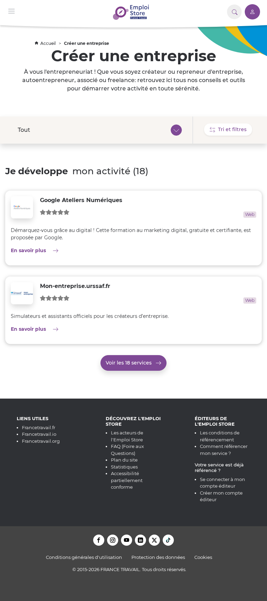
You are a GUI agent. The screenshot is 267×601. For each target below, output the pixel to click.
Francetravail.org (41, 441)
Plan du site (124, 460)
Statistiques (124, 467)
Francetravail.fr (38, 427)
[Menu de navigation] (11, 10)
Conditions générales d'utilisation (84, 557)
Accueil (48, 43)
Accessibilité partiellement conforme (127, 480)
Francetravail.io (39, 434)
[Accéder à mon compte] (252, 11)
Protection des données (158, 557)
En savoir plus (70, 250)
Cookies (203, 557)
